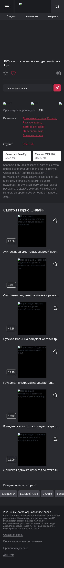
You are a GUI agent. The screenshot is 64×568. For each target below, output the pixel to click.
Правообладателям (15, 548)
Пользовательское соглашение (22, 541)
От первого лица (33, 131)
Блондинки (8, 493)
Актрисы (53, 16)
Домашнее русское (34, 118)
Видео (11, 16)
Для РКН (8, 554)
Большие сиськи (33, 135)
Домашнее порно (33, 127)
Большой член (29, 493)
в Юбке (47, 493)
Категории (32, 16)
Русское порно (32, 122)
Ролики (51, 118)
